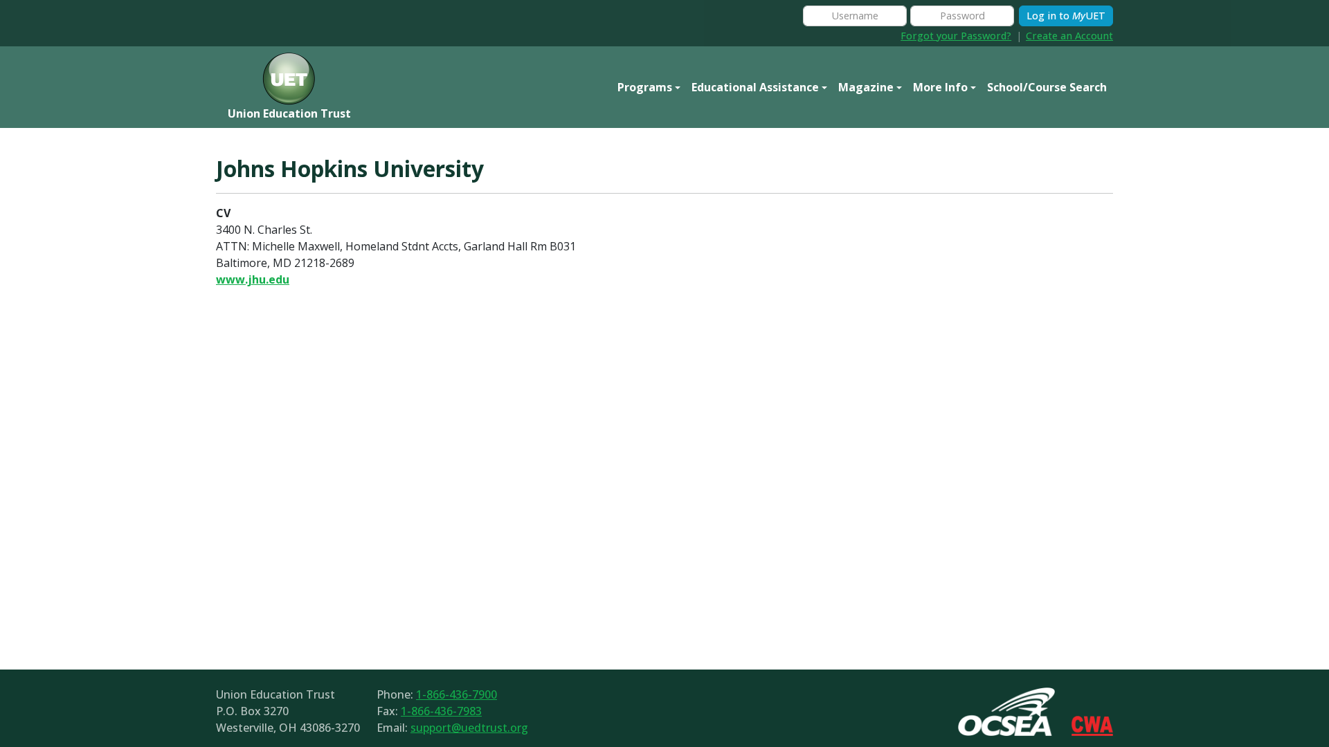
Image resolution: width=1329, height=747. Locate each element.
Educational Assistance (755, 87)
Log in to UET (1066, 15)
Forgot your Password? (956, 35)
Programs (644, 87)
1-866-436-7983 (441, 711)
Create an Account (1069, 35)
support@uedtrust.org (469, 727)
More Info (940, 87)
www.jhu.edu (252, 279)
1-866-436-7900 (456, 694)
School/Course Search (1047, 87)
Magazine (866, 87)
